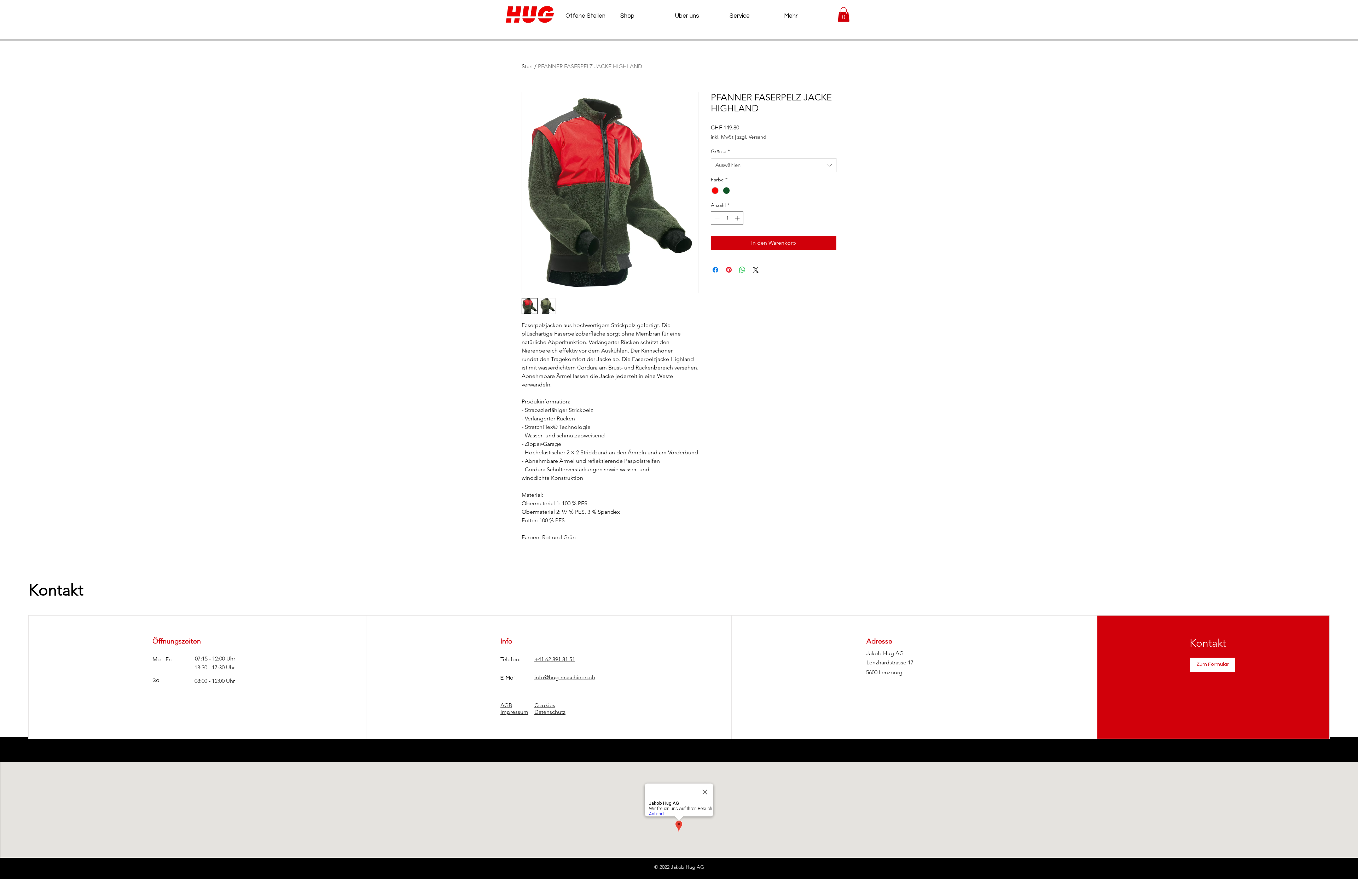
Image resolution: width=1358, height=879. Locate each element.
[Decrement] (716, 218)
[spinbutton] (727, 218)
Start (527, 66)
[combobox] (773, 165)
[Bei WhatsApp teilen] (742, 270)
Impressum (514, 712)
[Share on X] (755, 270)
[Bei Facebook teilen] (715, 270)
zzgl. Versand (751, 137)
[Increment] (737, 218)
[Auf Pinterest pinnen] (729, 270)
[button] (843, 14)
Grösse (720, 151)
